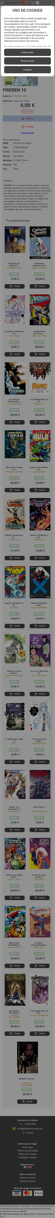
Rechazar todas (27, 61)
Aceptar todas (27, 52)
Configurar (27, 70)
